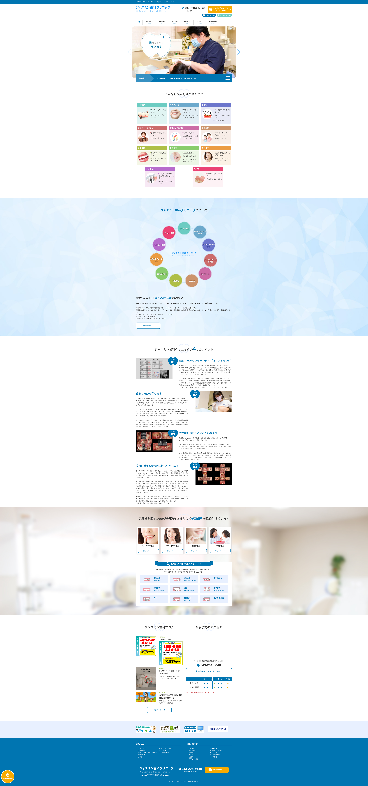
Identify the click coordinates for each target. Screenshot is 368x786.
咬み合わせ (174, 105)
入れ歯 (196, 169)
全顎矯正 (173, 148)
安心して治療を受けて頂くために (148, 752)
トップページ (142, 748)
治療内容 (162, 22)
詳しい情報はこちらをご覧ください (208, 671)
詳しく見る (147, 551)
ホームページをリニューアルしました (183, 78)
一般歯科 (141, 105)
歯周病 (204, 105)
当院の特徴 (149, 22)
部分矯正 (205, 148)
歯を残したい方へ (145, 128)
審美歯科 (141, 148)
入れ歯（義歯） (216, 754)
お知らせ (141, 757)
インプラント (151, 169)
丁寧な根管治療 (176, 128)
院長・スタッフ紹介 (167, 748)
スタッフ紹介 (174, 22)
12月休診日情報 (165, 639)
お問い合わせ (212, 22)
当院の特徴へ (147, 325)
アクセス (200, 22)
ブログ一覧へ (158, 710)
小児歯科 (205, 128)
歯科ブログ (187, 22)
